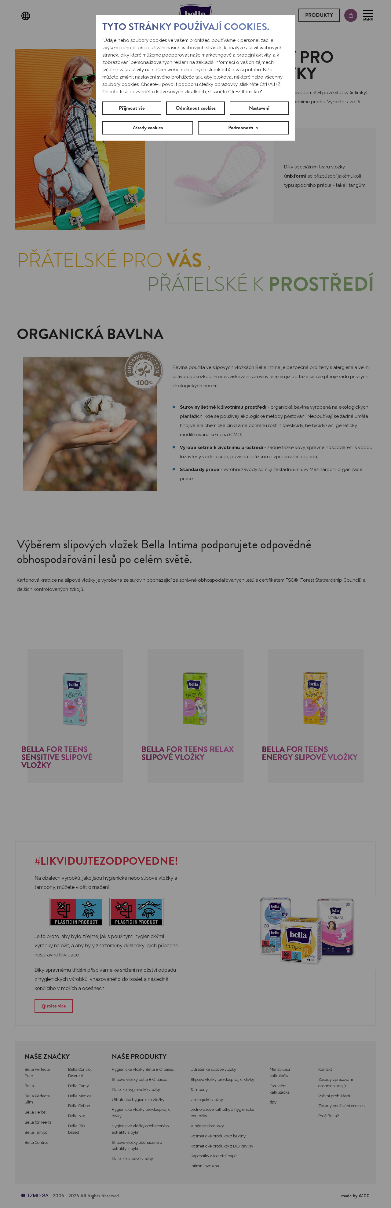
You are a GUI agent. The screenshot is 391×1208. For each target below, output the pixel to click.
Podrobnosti (240, 127)
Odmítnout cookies (196, 108)
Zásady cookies (148, 127)
